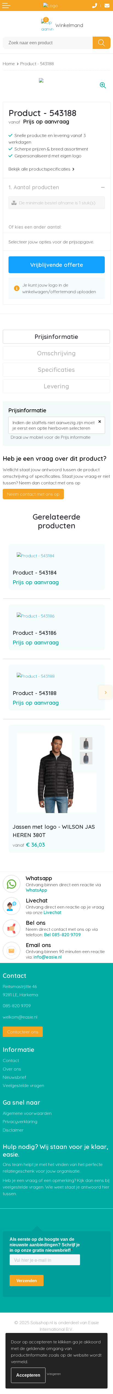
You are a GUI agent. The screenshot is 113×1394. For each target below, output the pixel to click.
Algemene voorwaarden (27, 1113)
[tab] (56, 337)
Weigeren (54, 1374)
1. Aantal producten (34, 187)
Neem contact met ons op (33, 494)
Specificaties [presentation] (56, 370)
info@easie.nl (47, 957)
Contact (11, 1060)
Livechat (52, 912)
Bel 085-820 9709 (62, 934)
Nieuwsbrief (14, 1077)
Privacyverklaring (20, 1121)
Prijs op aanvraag (36, 582)
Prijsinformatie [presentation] (56, 337)
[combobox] (48, 43)
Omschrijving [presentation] (56, 353)
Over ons (12, 1069)
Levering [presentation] (56, 386)
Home (9, 63)
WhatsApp (36, 890)
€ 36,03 (29, 844)
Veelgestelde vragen (23, 1085)
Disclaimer (13, 1130)
